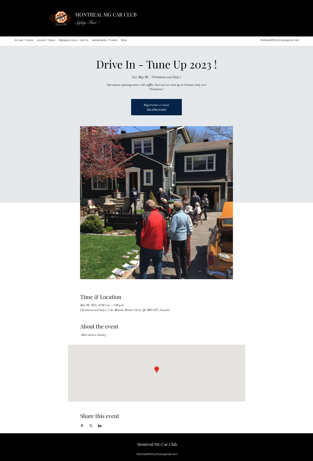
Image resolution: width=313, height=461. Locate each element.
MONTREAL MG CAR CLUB (106, 14)
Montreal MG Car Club (157, 444)
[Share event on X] (91, 425)
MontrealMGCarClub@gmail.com (279, 40)
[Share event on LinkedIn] (99, 425)
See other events (156, 109)
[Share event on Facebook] (82, 425)
